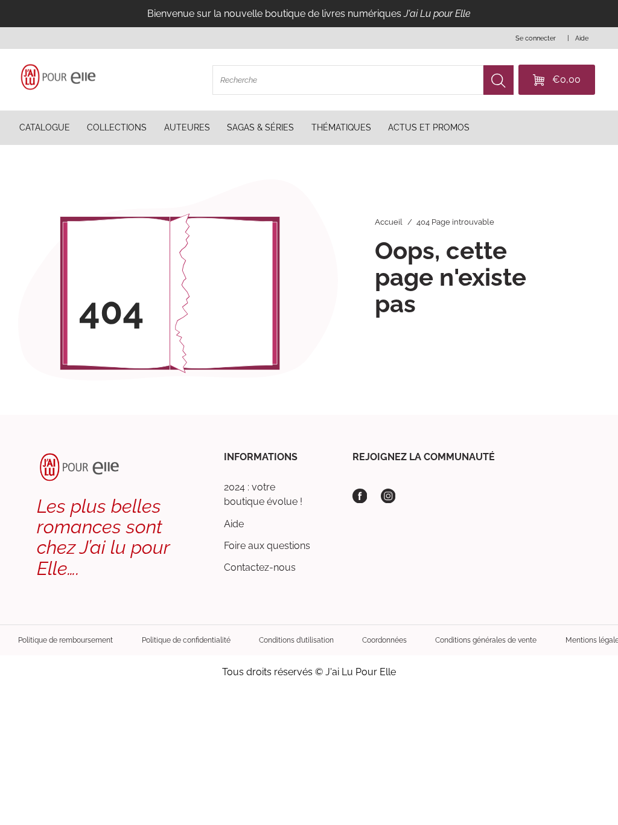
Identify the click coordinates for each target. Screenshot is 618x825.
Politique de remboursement (65, 639)
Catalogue (44, 127)
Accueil (389, 221)
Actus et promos (429, 127)
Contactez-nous (260, 567)
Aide (234, 524)
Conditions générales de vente (486, 639)
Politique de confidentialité (186, 639)
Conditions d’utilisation (296, 639)
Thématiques (341, 127)
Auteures (187, 127)
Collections (117, 127)
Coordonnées (384, 639)
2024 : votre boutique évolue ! (263, 494)
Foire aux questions (267, 545)
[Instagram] (388, 496)
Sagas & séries (260, 127)
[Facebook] (360, 496)
